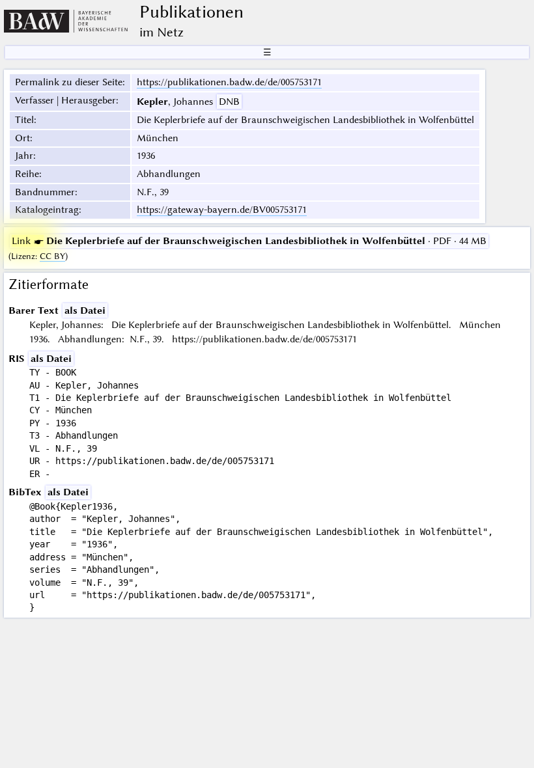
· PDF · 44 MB (249, 241)
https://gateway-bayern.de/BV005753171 (222, 209)
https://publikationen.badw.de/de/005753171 (229, 82)
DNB (229, 101)
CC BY (52, 256)
